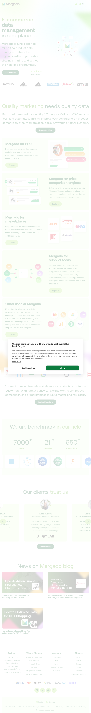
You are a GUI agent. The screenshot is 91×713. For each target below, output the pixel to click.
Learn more (16, 361)
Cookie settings (28, 368)
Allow (62, 368)
